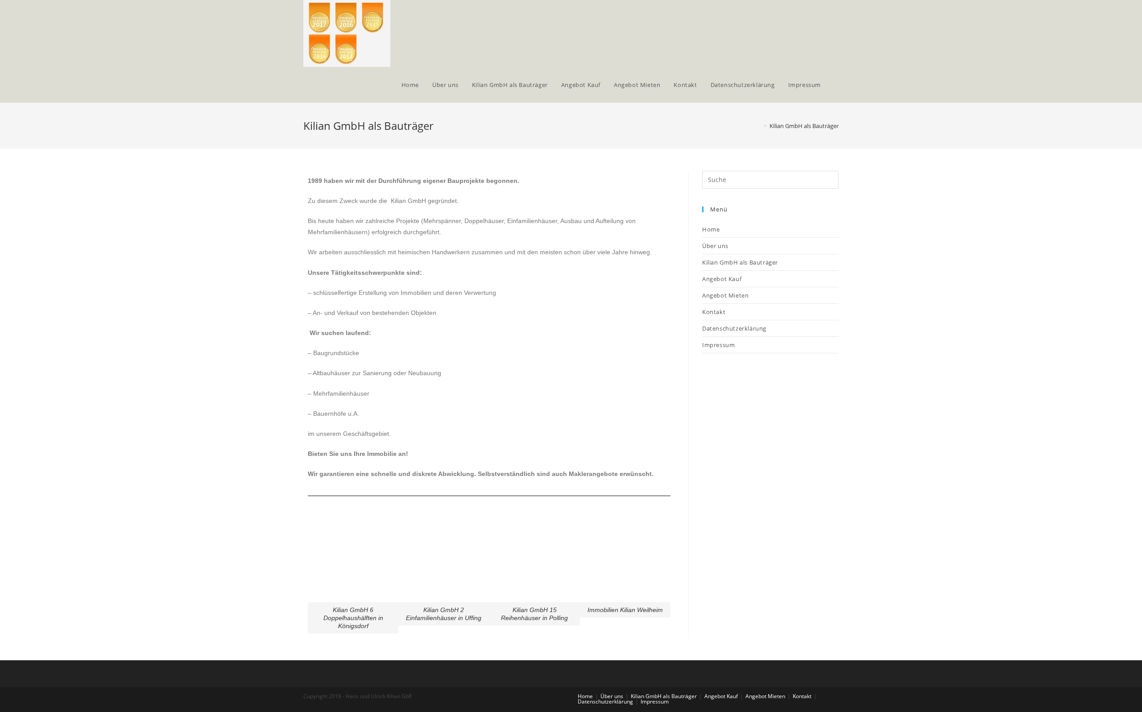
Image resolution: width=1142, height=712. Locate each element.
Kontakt (713, 312)
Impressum (718, 345)
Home (711, 229)
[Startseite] (759, 126)
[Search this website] (770, 179)
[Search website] (836, 85)
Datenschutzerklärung (734, 328)
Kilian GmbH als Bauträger (740, 262)
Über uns (715, 246)
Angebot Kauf (721, 279)
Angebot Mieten (725, 295)
